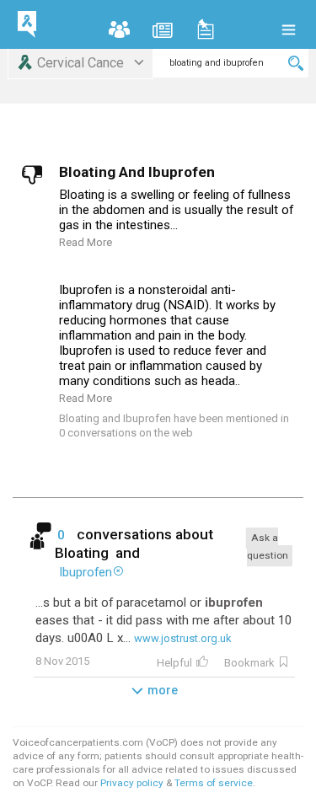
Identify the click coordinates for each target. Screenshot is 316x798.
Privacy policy (133, 783)
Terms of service (213, 783)
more (162, 690)
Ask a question (267, 546)
